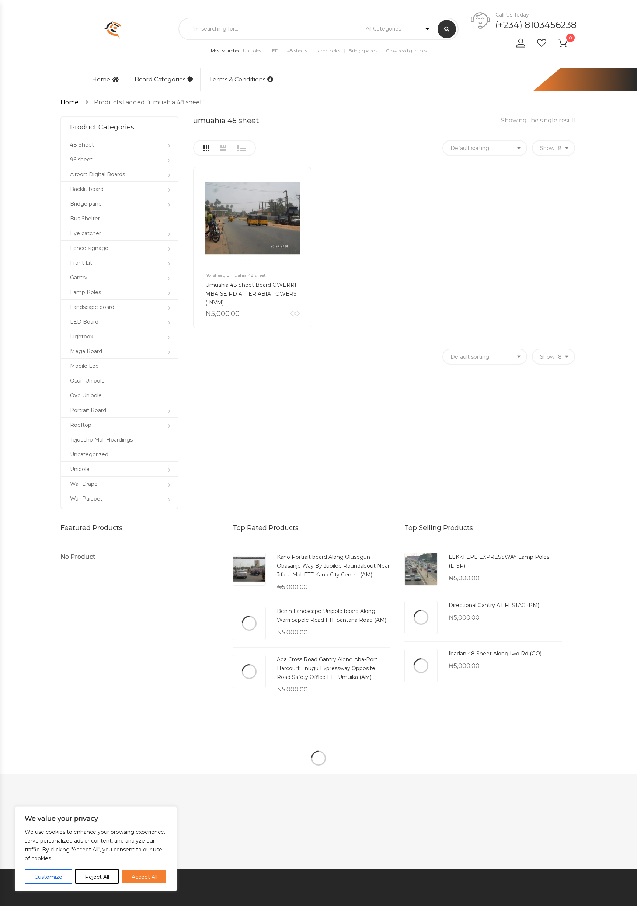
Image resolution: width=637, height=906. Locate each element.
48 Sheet (214, 275)
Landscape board (92, 307)
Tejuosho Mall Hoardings (101, 439)
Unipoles (252, 50)
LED (274, 50)
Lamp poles (328, 50)
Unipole (80, 469)
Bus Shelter (85, 218)
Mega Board (86, 351)
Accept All (144, 877)
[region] (96, 848)
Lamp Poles (85, 292)
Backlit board (87, 189)
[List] (241, 148)
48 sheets (297, 50)
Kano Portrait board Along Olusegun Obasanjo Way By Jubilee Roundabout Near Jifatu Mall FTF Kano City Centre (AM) (333, 566)
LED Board (84, 321)
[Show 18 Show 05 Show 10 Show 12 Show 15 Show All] (553, 148)
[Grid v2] (223, 148)
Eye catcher (85, 233)
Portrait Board (88, 410)
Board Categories (160, 79)
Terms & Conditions (237, 79)
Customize (48, 877)
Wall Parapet (86, 498)
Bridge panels (363, 50)
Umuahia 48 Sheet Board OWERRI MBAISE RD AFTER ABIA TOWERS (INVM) (251, 294)
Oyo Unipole (86, 395)
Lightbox (81, 336)
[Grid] (206, 148)
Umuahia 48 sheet (246, 275)
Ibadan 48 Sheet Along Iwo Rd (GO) (495, 653)
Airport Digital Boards (97, 174)
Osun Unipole (87, 380)
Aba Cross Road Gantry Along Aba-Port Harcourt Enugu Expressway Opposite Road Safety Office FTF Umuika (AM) (327, 668)
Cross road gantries (406, 50)
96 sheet (81, 159)
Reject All (97, 877)
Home (101, 79)
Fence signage (89, 248)
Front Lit (81, 262)
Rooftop (80, 425)
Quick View (295, 313)
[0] (567, 44)
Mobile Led (84, 366)
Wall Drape (84, 484)
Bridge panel (86, 204)
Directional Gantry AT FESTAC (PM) (494, 605)
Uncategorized (89, 454)
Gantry (78, 277)
